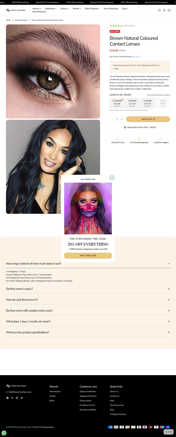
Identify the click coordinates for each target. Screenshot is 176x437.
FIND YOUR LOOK (88, 256)
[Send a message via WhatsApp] (4, 433)
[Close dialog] (112, 178)
